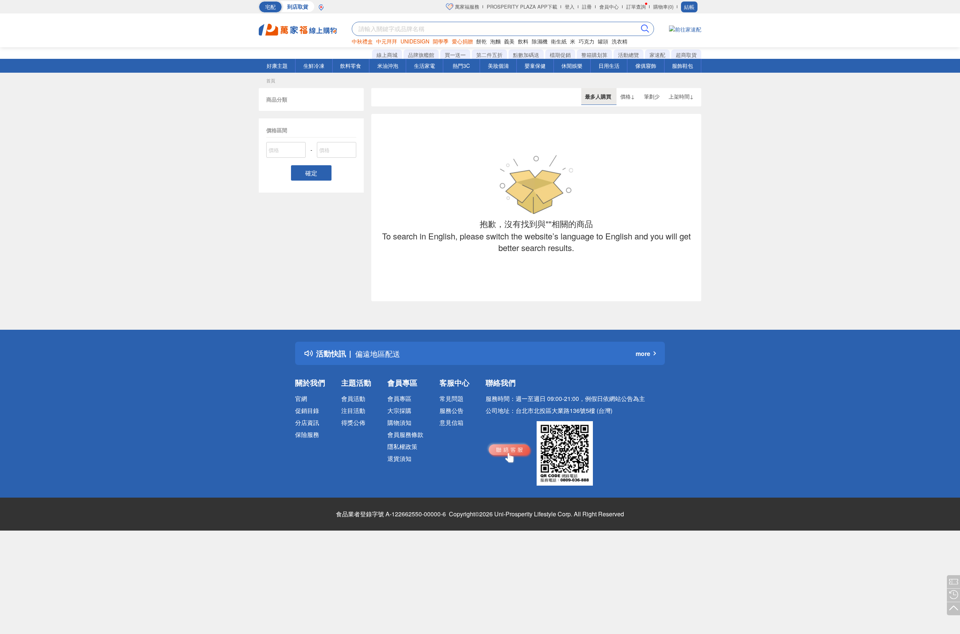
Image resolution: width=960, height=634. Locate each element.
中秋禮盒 (362, 41)
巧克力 (586, 41)
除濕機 (540, 41)
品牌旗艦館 (421, 54)
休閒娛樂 (571, 65)
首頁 (270, 80)
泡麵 (495, 41)
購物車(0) (663, 6)
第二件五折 (489, 54)
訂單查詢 (636, 6)
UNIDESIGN (414, 41)
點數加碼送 (526, 54)
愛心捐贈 (462, 41)
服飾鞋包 (682, 65)
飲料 (523, 41)
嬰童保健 (535, 65)
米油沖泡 (387, 65)
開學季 (440, 41)
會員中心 (609, 6)
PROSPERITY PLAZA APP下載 (522, 6)
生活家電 (424, 65)
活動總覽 (628, 54)
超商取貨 (686, 54)
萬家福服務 (466, 6)
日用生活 (609, 65)
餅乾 (481, 41)
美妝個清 (498, 65)
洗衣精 (619, 41)
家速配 (657, 54)
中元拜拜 (386, 41)
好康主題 (277, 65)
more (643, 353)
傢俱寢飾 (645, 65)
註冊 (587, 6)
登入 (569, 6)
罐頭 (603, 41)
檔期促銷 (560, 54)
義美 (509, 41)
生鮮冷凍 (313, 65)
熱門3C (461, 65)
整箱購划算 (594, 54)
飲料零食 (350, 65)
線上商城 (387, 54)
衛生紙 (559, 41)
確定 (311, 173)
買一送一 (455, 54)
